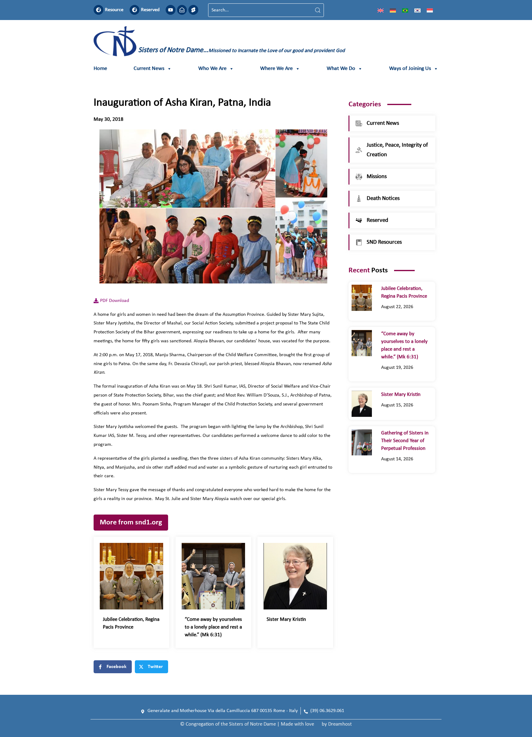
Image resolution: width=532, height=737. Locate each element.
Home (100, 68)
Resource (114, 9)
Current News (149, 68)
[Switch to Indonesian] (430, 10)
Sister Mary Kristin (286, 619)
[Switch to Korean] (417, 10)
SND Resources (384, 242)
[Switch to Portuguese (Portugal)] (405, 10)
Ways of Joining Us (410, 68)
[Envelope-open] (182, 10)
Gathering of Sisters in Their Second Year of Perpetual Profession (405, 440)
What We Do (341, 68)
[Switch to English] (380, 10)
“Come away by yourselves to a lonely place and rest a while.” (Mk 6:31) (213, 627)
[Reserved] (134, 10)
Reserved (150, 9)
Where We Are (276, 68)
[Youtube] (170, 10)
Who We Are (212, 68)
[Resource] (98, 10)
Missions (377, 177)
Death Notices (383, 199)
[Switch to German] (393, 10)
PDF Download (114, 300)
